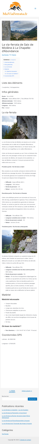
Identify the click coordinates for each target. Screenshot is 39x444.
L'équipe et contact (25, 440)
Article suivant (27, 391)
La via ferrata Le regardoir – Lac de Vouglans (15, 410)
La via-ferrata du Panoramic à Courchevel (14, 413)
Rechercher (5, 396)
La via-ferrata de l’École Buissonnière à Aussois (16, 420)
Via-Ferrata (5, 55)
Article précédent (12, 391)
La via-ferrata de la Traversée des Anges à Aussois (17, 423)
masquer (13, 59)
